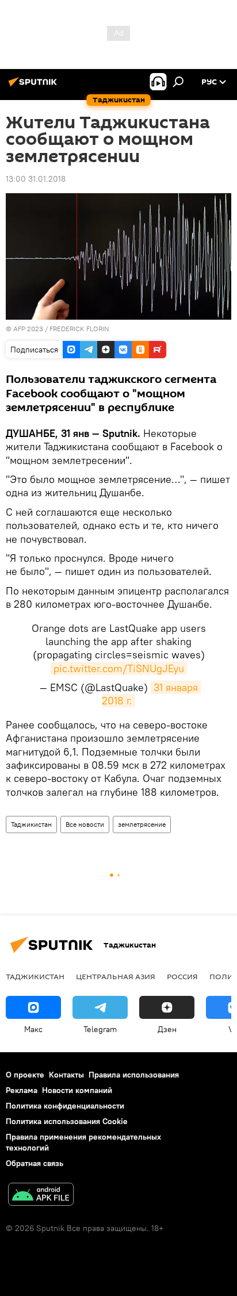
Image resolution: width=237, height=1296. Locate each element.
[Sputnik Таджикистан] (34, 86)
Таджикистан (31, 824)
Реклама (21, 1090)
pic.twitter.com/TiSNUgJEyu (118, 668)
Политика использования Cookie (67, 1121)
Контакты (66, 1074)
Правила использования (134, 1074)
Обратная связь (34, 1163)
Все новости (85, 824)
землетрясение (142, 824)
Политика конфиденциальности (65, 1106)
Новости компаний (77, 1090)
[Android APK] (41, 1196)
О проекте (25, 1074)
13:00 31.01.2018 (36, 179)
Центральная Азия (115, 976)
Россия (182, 976)
